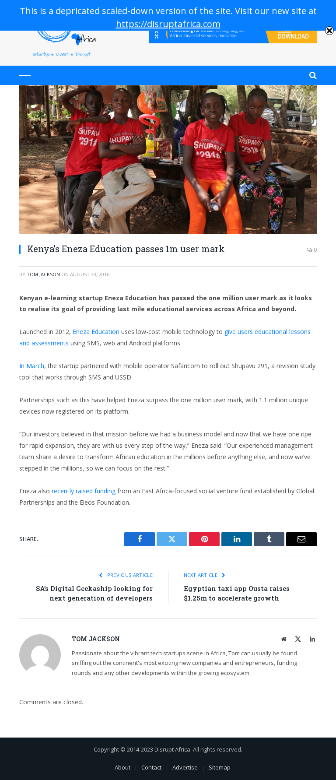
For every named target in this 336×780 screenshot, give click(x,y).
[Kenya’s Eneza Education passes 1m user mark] (168, 159)
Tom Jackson (43, 274)
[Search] (312, 75)
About (122, 767)
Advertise (185, 767)
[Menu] (25, 75)
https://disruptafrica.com (168, 24)
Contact (151, 767)
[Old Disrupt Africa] (61, 33)
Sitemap (220, 767)
